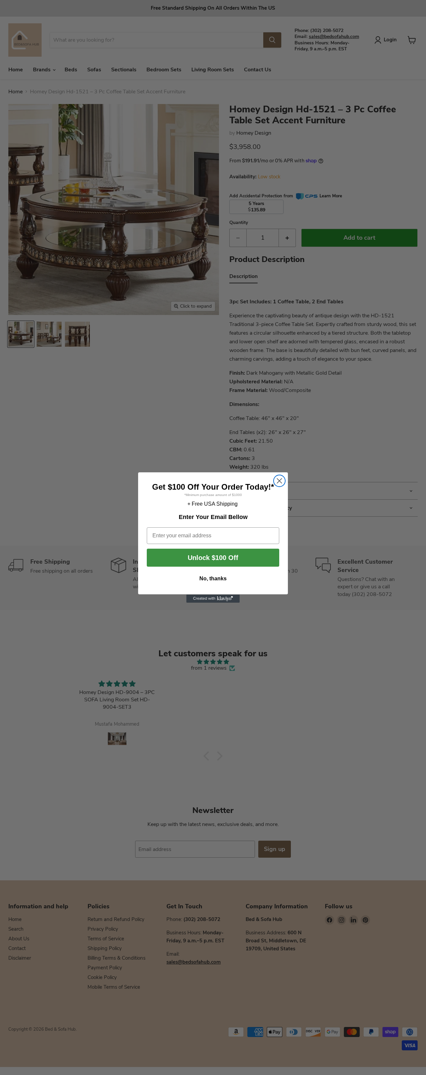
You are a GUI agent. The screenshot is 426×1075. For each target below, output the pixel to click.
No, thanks (213, 579)
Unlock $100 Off (213, 558)
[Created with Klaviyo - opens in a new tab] (213, 599)
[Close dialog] (279, 481)
